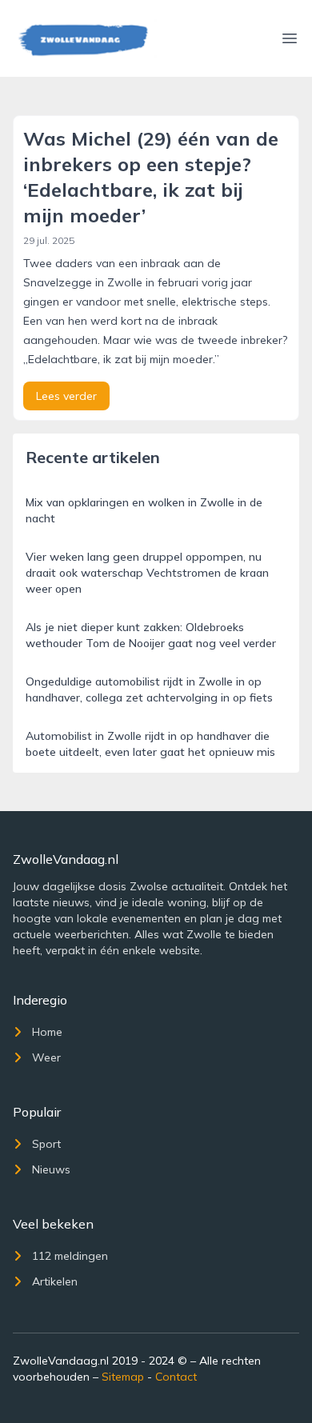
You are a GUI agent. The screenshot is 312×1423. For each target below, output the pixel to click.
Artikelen (55, 1281)
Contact (176, 1376)
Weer (46, 1057)
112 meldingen (70, 1256)
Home (47, 1032)
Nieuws (51, 1169)
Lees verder (66, 396)
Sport (46, 1144)
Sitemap (123, 1376)
